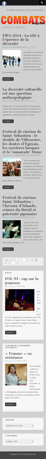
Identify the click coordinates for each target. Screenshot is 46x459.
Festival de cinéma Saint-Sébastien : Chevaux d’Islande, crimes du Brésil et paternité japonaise (19, 205)
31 (9, 263)
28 (32, 260)
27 (28, 260)
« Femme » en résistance (18, 355)
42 (17, 263)
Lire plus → (8, 79)
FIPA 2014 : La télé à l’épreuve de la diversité (20, 39)
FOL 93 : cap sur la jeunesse (22, 281)
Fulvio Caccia (11, 286)
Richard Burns (8, 101)
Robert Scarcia (8, 47)
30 (5, 263)
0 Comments (30, 47)
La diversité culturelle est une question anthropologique (22, 93)
